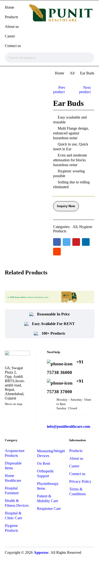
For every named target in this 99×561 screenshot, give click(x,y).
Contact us (77, 474)
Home (59, 73)
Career (74, 466)
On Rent (43, 463)
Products (75, 451)
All (72, 73)
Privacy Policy (80, 481)
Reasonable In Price (53, 314)
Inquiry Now (66, 206)
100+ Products (53, 333)
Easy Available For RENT (53, 324)
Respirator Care (49, 509)
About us (76, 458)
